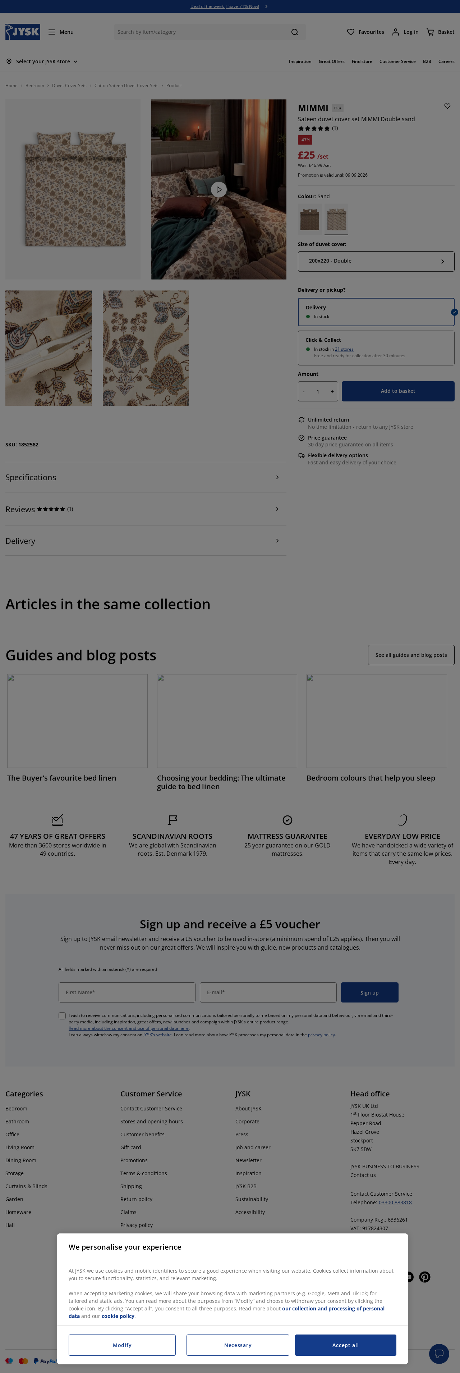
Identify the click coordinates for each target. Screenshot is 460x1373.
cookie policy (118, 1316)
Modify (122, 1345)
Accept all (345, 1345)
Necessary (238, 1345)
